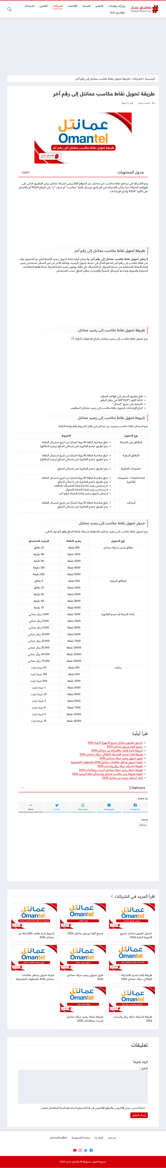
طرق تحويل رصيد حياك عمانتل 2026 (121, 758)
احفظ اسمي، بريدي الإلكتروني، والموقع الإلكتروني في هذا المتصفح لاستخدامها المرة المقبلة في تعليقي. (93, 1107)
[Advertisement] (83, 44)
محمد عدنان (144, 102)
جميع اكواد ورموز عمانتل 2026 (125, 746)
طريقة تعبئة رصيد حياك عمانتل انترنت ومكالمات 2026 (111, 770)
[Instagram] (80, 1150)
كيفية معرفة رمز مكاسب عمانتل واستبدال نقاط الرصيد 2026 (107, 773)
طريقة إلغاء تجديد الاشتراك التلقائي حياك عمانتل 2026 (111, 754)
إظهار (25, 172)
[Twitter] (85, 1150)
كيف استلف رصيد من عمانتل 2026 (122, 777)
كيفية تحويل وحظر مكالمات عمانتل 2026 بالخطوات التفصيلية (107, 762)
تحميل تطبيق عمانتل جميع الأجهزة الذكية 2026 (115, 742)
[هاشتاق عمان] (144, 9)
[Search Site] (9, 9)
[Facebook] (91, 1150)
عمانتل (142, 824)
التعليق (144, 1068)
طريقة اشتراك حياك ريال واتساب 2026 (120, 766)
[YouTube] (74, 1150)
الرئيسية (150, 78)
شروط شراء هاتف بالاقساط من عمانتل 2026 (117, 750)
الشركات (137, 78)
